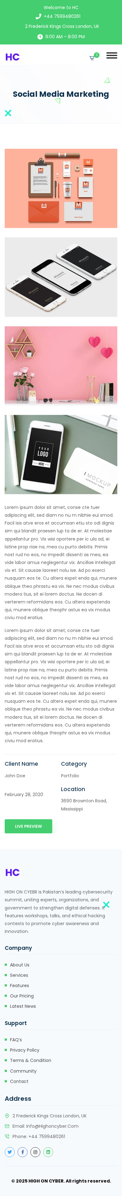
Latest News (23, 1006)
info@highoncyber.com (52, 1126)
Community (23, 1071)
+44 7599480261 (62, 16)
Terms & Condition (30, 1060)
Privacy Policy (24, 1050)
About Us (19, 965)
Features (19, 985)
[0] (92, 58)
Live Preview (28, 826)
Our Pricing (22, 996)
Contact (19, 1081)
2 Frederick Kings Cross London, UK (62, 26)
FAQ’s (16, 1040)
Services (19, 975)
